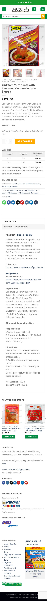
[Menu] (4, 9)
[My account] (34, 9)
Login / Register (10, 544)
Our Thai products (17, 79)
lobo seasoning (21, 190)
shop (4, 464)
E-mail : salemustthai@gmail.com (16, 469)
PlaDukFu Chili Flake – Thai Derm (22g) (11, 429)
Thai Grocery (24, 234)
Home (4, 79)
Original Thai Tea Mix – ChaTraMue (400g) (34, 429)
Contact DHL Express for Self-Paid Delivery (35, 574)
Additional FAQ (10, 568)
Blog (6, 552)
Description (10, 221)
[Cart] (42, 9)
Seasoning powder (10, 186)
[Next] (41, 45)
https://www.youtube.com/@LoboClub (25, 267)
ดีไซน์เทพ (33, 597)
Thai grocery (13, 193)
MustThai (31, 190)
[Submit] (43, 16)
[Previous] (6, 45)
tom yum (34, 193)
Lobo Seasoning (19, 81)
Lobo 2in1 (10, 190)
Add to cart (24, 141)
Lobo (10, 197)
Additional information (16, 227)
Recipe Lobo (12, 273)
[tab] (23, 221)
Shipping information (12, 555)
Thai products (25, 193)
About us (7, 549)
